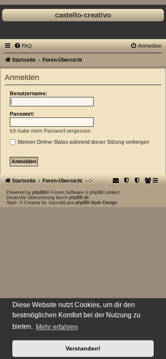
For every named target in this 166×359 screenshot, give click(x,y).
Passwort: (22, 114)
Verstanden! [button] (83, 348)
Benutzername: (28, 94)
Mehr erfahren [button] (57, 327)
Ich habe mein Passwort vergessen (50, 131)
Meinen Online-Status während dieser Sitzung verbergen (83, 142)
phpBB (39, 192)
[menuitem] (22, 46)
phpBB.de (79, 197)
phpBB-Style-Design (96, 202)
